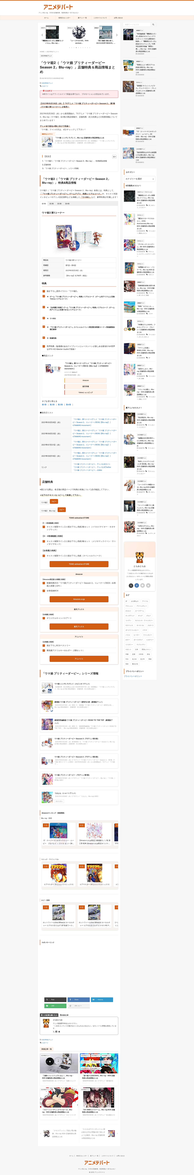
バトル (128, 635)
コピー (53, 501)
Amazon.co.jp (79, 599)
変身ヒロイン (143, 233)
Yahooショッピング (86, 392)
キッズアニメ (130, 616)
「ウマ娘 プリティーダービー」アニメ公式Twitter (92, 467)
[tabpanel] (52, 35)
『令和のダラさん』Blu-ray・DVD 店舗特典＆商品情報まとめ (145, 528)
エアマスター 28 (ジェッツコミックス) (94, 884)
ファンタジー (141, 473)
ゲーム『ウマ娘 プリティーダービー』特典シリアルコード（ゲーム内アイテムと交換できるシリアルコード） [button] (82, 298)
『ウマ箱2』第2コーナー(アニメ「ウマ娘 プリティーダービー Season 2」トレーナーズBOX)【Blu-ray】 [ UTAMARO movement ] (95, 433)
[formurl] (142, 585)
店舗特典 (47, 165)
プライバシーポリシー (133, 676)
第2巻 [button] (52, 204)
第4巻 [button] (67, 204)
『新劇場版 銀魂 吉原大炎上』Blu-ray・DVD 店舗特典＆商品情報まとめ (146, 288)
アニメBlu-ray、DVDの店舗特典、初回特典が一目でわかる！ (97, 1169)
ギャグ (143, 295)
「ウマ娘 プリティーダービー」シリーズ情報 (61, 168)
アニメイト (79, 659)
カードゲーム (139, 611)
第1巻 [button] (44, 204)
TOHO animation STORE (79, 564)
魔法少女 (135, 664)
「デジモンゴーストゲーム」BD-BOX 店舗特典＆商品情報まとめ (146, 246)
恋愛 (133, 654)
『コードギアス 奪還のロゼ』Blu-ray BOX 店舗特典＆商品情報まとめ (146, 487)
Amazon (86, 380)
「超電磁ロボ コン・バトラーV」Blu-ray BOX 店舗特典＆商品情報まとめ (146, 269)
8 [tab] (85, 48)
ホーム (46, 18)
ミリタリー (142, 207)
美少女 (134, 659)
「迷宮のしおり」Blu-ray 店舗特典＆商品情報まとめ (145, 371)
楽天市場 (86, 386)
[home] (59, 1032)
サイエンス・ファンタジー (144, 620)
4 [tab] (76, 48)
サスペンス (129, 625)
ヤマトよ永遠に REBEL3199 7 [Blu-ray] (94, 843)
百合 (127, 659)
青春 (142, 378)
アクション (151, 471)
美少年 (142, 659)
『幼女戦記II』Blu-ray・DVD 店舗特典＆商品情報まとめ (146, 419)
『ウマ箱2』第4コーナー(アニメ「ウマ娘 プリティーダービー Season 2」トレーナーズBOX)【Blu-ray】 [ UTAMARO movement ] (95, 456)
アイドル (145, 601)
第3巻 (60, 404)
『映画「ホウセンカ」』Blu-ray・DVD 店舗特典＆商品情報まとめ (145, 308)
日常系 (141, 654)
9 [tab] (87, 48)
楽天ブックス (79, 626)
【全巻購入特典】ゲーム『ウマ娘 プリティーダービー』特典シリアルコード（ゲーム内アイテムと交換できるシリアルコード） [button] (82, 308)
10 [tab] (90, 48)
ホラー (128, 640)
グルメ (148, 616)
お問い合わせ (118, 18)
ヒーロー (137, 635)
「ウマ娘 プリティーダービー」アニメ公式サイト (91, 464)
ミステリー (148, 254)
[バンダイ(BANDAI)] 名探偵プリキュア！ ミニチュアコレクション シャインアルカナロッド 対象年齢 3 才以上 (94, 925)
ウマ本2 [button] (53, 318)
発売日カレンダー (64, 18)
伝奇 (136, 649)
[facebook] (56, 1032)
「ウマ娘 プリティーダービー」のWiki (87, 470)
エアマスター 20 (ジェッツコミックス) (58, 884)
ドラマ (151, 313)
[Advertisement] (79, 969)
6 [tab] (81, 48)
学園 (127, 654)
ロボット (151, 274)
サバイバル (140, 625)
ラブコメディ (141, 644)
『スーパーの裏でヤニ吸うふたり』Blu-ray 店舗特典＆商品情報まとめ (145, 507)
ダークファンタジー (132, 630)
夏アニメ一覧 (82, 18)
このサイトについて (100, 18)
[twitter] (54, 1032)
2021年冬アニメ (47, 83)
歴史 (147, 295)
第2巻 (52, 404)
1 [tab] (69, 48)
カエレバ (74, 372)
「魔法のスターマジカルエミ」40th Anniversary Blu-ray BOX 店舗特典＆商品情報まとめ (146, 223)
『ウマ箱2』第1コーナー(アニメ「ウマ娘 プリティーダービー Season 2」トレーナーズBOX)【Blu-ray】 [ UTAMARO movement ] (88, 366)
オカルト (128, 611)
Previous (42, 35)
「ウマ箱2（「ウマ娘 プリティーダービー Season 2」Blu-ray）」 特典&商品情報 (75, 161)
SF (149, 205)
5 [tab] (78, 48)
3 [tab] (74, 48)
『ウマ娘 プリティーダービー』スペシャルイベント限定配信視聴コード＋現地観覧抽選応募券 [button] (82, 328)
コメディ (141, 254)
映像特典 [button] (53, 338)
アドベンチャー (142, 606)
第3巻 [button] (59, 204)
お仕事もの (134, 601)
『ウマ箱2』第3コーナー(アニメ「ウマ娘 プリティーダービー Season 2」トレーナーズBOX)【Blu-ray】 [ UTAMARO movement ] (95, 445)
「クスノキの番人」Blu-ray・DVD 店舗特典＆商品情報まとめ (145, 391)
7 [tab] (83, 48)
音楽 (127, 664)
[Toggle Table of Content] (113, 157)
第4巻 (68, 404)
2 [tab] (72, 48)
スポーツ (45, 86)
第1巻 (44, 404)
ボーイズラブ (138, 640)
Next (116, 35)
